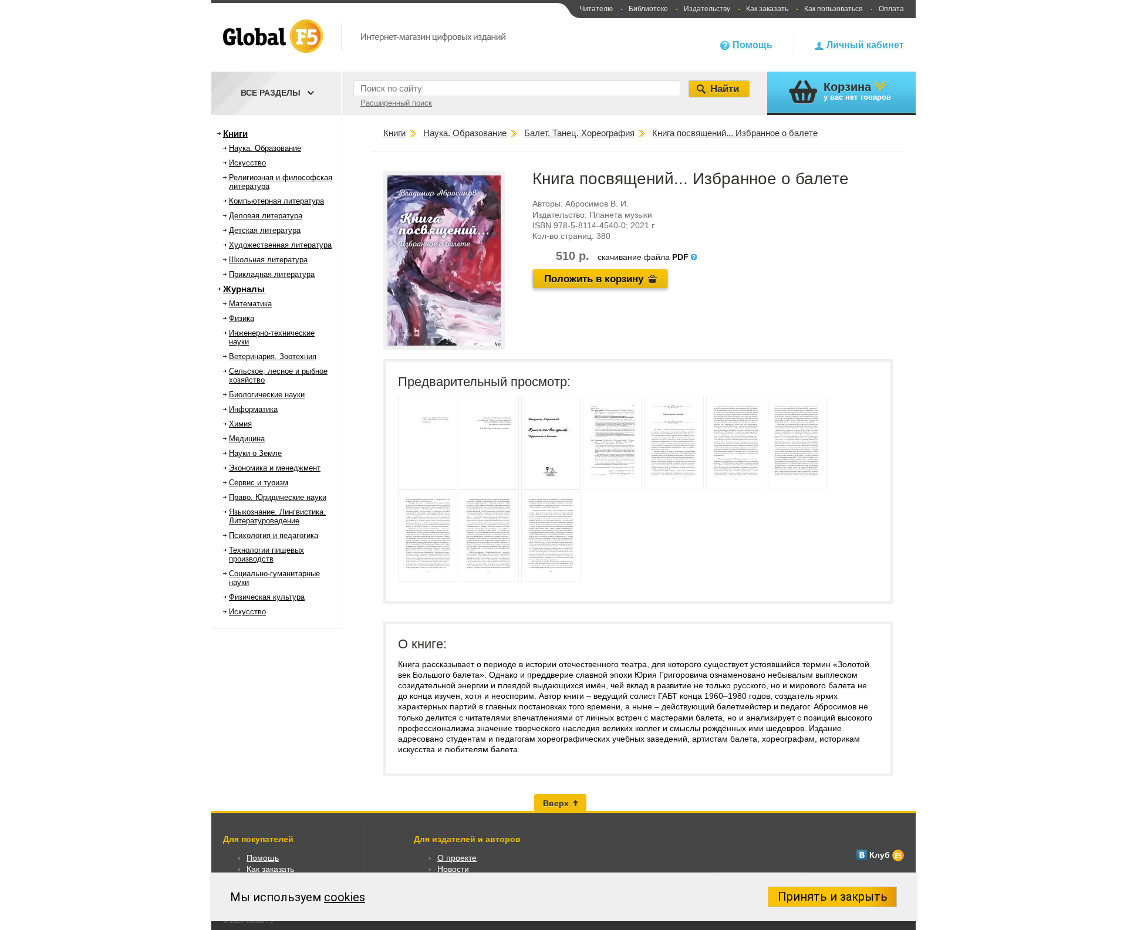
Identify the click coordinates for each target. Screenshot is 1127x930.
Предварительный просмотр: (484, 381)
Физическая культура (267, 597)
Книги (235, 133)
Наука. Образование (265, 148)
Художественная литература (280, 245)
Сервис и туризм (258, 482)
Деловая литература (265, 215)
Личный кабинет (865, 45)
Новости (453, 869)
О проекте (457, 858)
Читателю (596, 9)
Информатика (253, 409)
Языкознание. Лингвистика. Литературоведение (277, 516)
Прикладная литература (272, 274)
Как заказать (767, 9)
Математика (250, 303)
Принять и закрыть (833, 897)
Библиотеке (648, 9)
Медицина (247, 438)
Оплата (891, 9)
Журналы (244, 289)
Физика (241, 318)
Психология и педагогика (273, 535)
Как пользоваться (833, 9)
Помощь (752, 45)
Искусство (247, 162)
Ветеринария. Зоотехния (272, 356)
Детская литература (265, 230)
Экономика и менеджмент (274, 468)
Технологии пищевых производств (266, 554)
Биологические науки (267, 394)
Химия (240, 424)
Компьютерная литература (276, 201)
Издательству (707, 9)
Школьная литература (268, 259)
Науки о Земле (255, 453)
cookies (344, 897)
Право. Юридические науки (277, 497)
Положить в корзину (593, 279)
